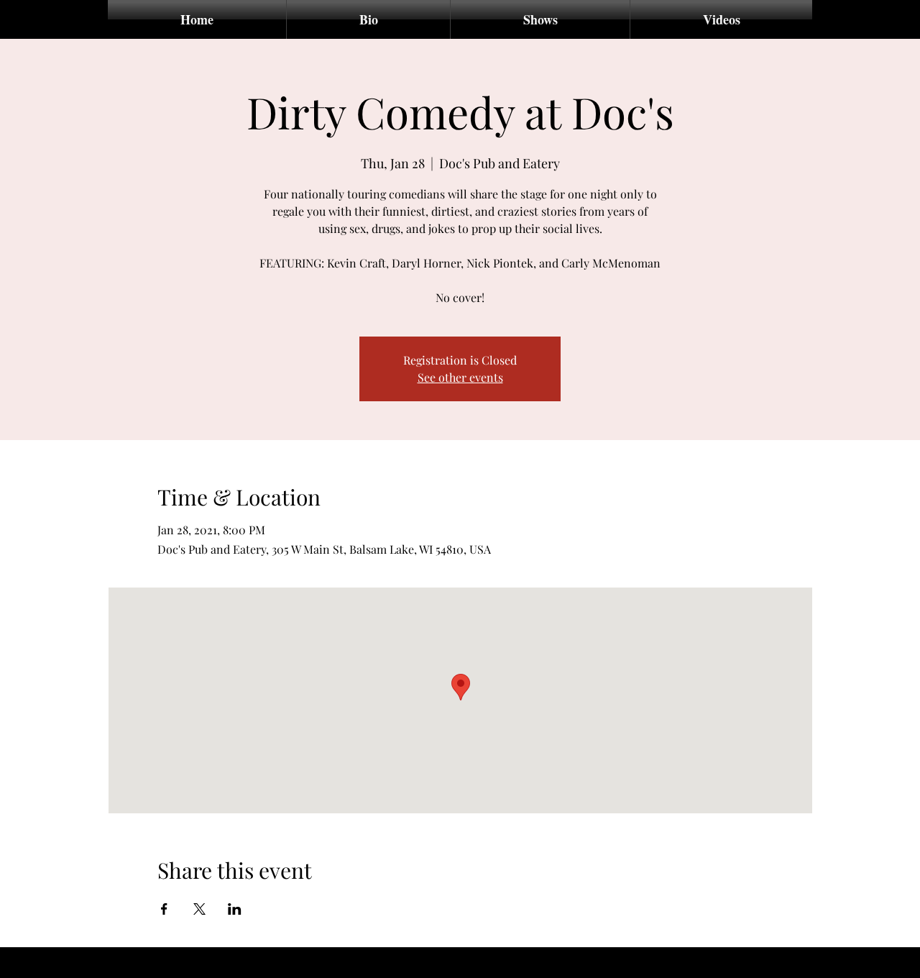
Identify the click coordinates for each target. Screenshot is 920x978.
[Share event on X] (199, 909)
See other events (460, 377)
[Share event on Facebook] (164, 909)
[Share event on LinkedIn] (235, 909)
